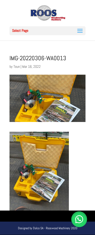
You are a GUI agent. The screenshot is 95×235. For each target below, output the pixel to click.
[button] (79, 219)
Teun (16, 66)
